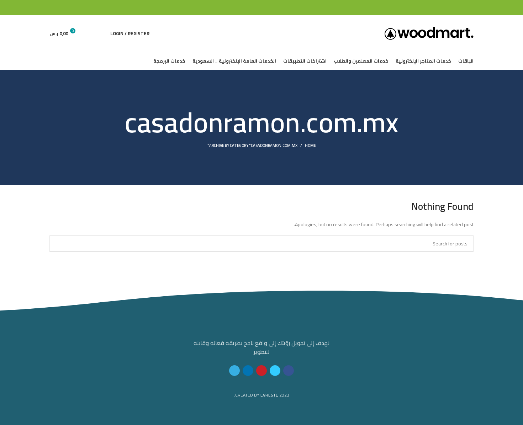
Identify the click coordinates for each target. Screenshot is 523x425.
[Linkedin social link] (62, 7)
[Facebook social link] (86, 7)
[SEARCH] (57, 243)
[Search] (101, 33)
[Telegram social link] (53, 7)
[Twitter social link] (78, 7)
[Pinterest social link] (70, 7)
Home (310, 145)
